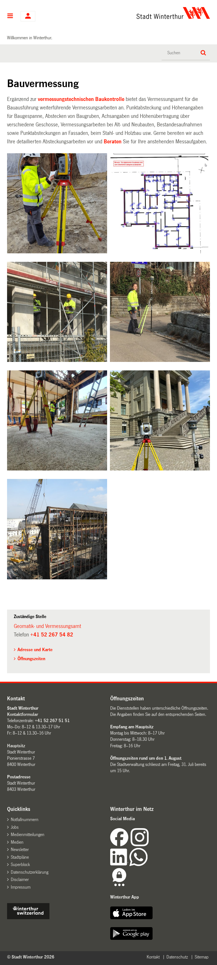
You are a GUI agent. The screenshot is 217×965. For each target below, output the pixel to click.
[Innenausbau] (57, 420)
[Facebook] (120, 844)
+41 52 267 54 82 (51, 635)
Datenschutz (177, 957)
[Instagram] (140, 844)
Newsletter (20, 849)
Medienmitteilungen (27, 834)
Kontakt (153, 957)
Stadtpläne (20, 857)
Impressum (21, 887)
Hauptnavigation (10, 16)
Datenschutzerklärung (29, 872)
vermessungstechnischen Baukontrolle (81, 99)
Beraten (112, 141)
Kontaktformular (22, 714)
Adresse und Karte (35, 649)
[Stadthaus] (160, 420)
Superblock (20, 864)
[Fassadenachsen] (57, 312)
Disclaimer (20, 879)
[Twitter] (149, 844)
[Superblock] (57, 529)
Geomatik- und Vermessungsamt (47, 626)
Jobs (15, 827)
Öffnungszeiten (31, 658)
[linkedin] (119, 864)
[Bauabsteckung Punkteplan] (160, 203)
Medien (17, 842)
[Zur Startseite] (136, 13)
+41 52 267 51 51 (52, 720)
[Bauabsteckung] (57, 203)
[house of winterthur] (28, 917)
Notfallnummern (24, 819)
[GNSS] (160, 312)
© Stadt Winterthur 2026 (30, 957)
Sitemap (202, 957)
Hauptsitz (16, 745)
